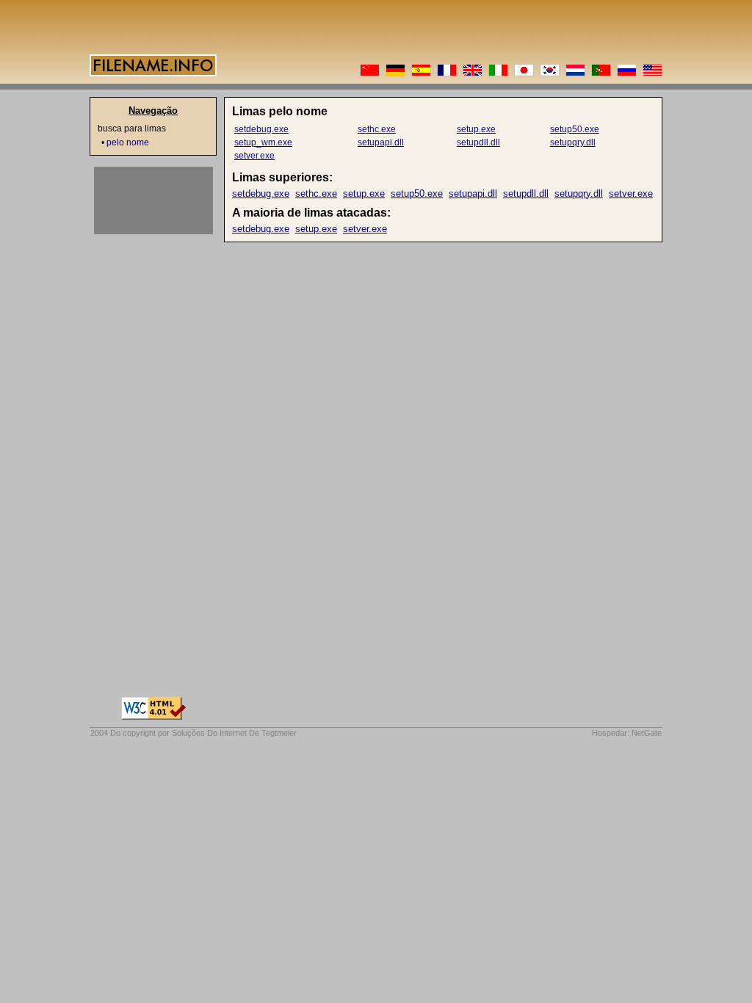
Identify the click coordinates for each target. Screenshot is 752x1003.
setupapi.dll (381, 142)
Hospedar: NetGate (627, 732)
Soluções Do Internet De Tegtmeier (234, 732)
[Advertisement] (153, 200)
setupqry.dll (573, 142)
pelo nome (127, 142)
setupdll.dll (478, 142)
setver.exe (254, 156)
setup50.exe (574, 129)
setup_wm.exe (263, 142)
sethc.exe (377, 129)
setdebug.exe (261, 129)
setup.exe (476, 129)
